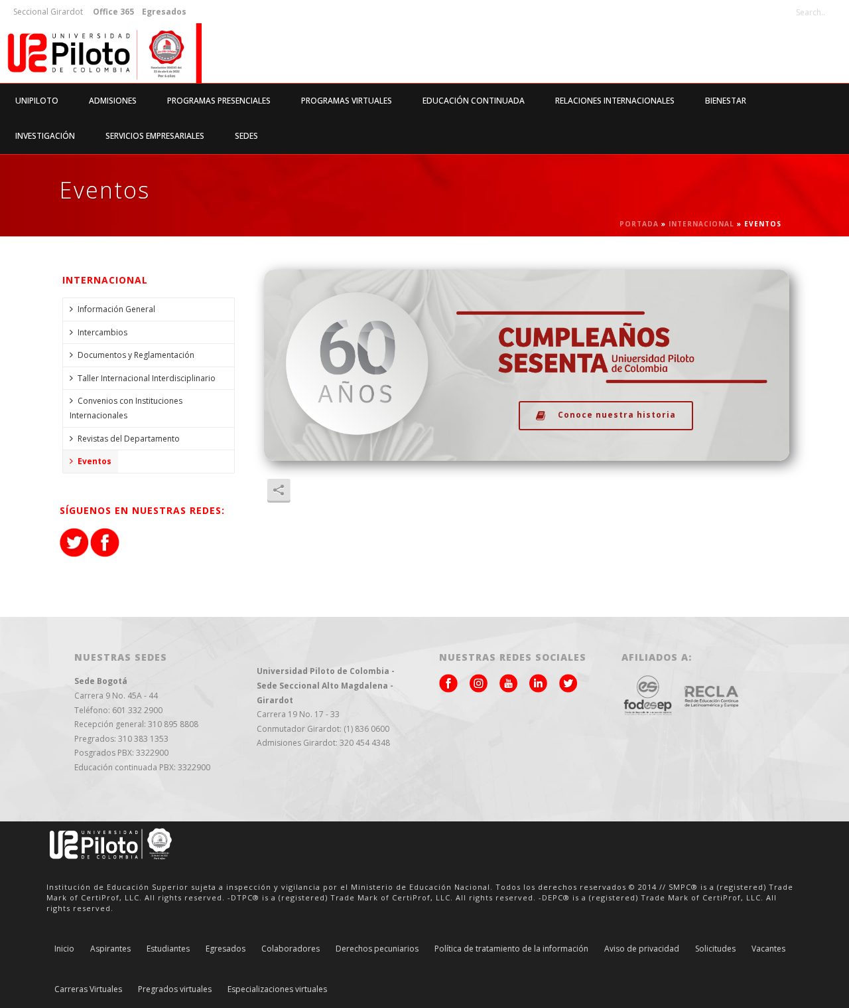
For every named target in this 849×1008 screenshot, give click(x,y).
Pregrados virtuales (175, 989)
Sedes (246, 135)
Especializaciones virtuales (277, 989)
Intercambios (102, 332)
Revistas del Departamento (129, 438)
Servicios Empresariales (154, 135)
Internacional (701, 223)
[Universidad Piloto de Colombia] (101, 53)
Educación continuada (474, 100)
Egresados (225, 949)
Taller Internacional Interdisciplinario (147, 378)
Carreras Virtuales (88, 989)
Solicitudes (715, 949)
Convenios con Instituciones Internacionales (126, 408)
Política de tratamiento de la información (511, 949)
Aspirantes (110, 949)
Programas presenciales (219, 100)
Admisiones (113, 100)
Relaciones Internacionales (615, 100)
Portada (639, 223)
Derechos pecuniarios (377, 949)
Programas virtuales (346, 100)
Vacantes (768, 949)
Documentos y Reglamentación (136, 355)
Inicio (64, 949)
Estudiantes (168, 949)
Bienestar (725, 100)
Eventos (94, 461)
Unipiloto (36, 100)
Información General (116, 309)
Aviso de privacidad (641, 949)
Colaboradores (290, 949)
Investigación (45, 135)
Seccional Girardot (48, 11)
